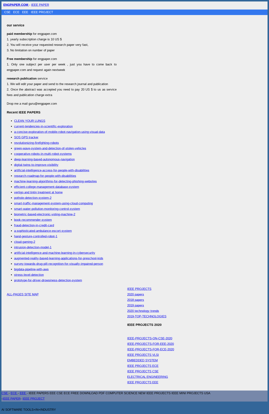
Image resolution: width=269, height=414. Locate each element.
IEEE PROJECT (42, 12)
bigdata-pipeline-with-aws (31, 269)
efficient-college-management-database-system (46, 187)
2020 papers (135, 294)
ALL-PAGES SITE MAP (23, 294)
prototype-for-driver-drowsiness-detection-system (48, 280)
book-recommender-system (33, 220)
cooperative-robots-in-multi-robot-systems (43, 154)
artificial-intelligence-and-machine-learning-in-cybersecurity (54, 253)
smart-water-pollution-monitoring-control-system (47, 209)
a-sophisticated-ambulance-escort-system (43, 231)
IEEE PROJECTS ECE (142, 366)
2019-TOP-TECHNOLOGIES (146, 316)
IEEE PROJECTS (139, 289)
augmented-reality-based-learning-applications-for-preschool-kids (58, 258)
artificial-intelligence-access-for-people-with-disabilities (51, 170)
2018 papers (135, 300)
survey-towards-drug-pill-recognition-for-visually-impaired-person (58, 264)
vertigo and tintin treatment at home (38, 192)
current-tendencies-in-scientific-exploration (43, 126)
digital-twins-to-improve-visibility (36, 165)
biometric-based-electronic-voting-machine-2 (44, 214)
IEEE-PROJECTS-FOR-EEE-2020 (150, 344)
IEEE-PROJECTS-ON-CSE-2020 (149, 338)
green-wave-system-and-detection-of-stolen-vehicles (50, 148)
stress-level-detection (29, 275)
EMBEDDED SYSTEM (142, 360)
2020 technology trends (143, 311)
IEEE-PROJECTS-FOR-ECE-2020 (150, 349)
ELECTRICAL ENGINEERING (147, 377)
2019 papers (135, 305)
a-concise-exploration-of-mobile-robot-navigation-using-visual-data (59, 132)
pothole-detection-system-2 (32, 198)
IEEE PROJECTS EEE (142, 382)
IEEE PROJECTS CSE (142, 371)
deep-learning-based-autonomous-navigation (44, 159)
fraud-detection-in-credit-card (34, 225)
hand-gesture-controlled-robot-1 (35, 236)
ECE (16, 12)
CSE (7, 12)
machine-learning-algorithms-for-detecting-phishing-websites (55, 181)
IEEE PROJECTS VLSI (143, 355)
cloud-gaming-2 (24, 242)
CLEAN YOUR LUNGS (29, 121)
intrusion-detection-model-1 (32, 247)
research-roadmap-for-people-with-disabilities (45, 176)
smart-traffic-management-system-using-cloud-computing (53, 203)
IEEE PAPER (40, 5)
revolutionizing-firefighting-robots (36, 143)
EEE (25, 12)
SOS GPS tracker (26, 137)
